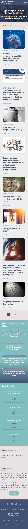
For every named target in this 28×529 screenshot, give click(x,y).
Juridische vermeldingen (20, 509)
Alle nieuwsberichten (18, 323)
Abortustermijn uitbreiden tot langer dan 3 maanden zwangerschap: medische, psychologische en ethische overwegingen (14, 270)
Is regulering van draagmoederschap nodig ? (13, 128)
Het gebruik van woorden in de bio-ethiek (13, 302)
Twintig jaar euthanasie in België (12, 229)
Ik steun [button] (14, 493)
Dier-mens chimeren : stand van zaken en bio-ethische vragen (13, 198)
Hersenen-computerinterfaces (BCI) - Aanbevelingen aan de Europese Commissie (13, 57)
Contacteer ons (4, 509)
